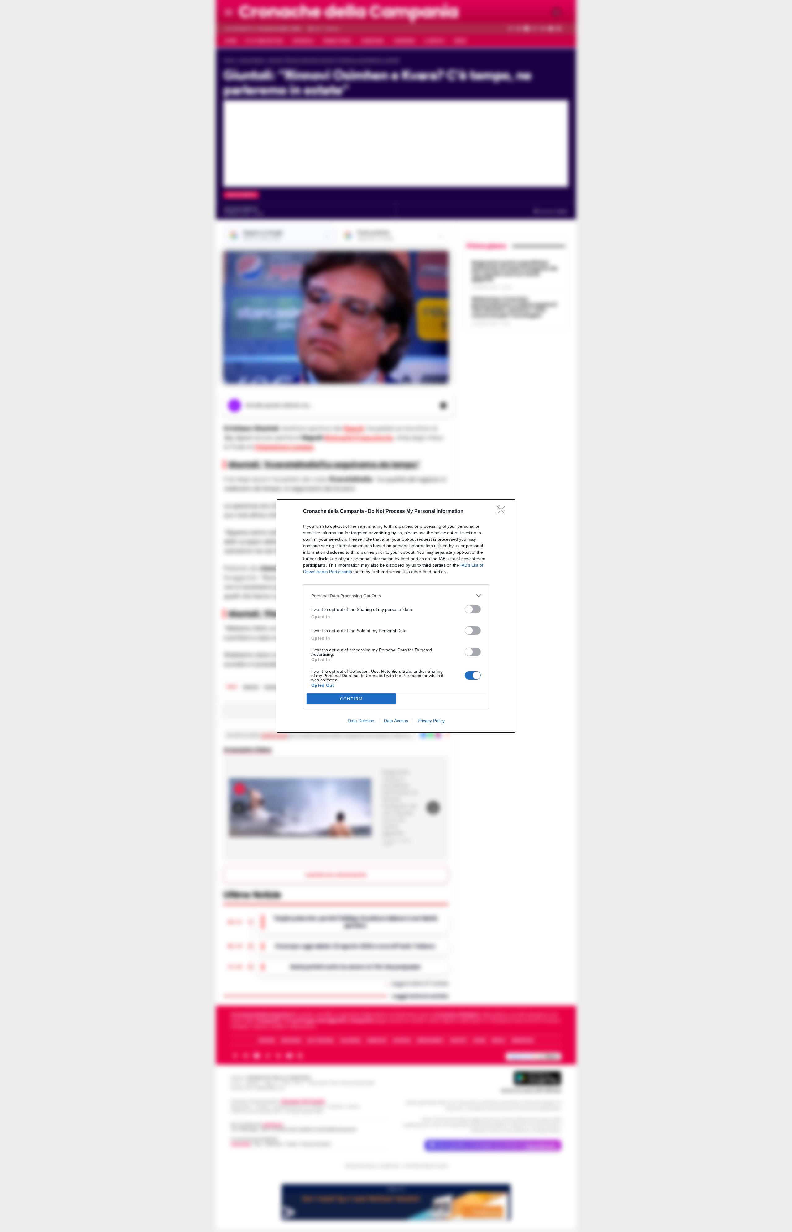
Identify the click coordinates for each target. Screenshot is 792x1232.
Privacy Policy (431, 720)
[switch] (473, 609)
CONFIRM (351, 699)
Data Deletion (361, 720)
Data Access (396, 720)
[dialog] (396, 616)
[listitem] (396, 595)
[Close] (503, 511)
